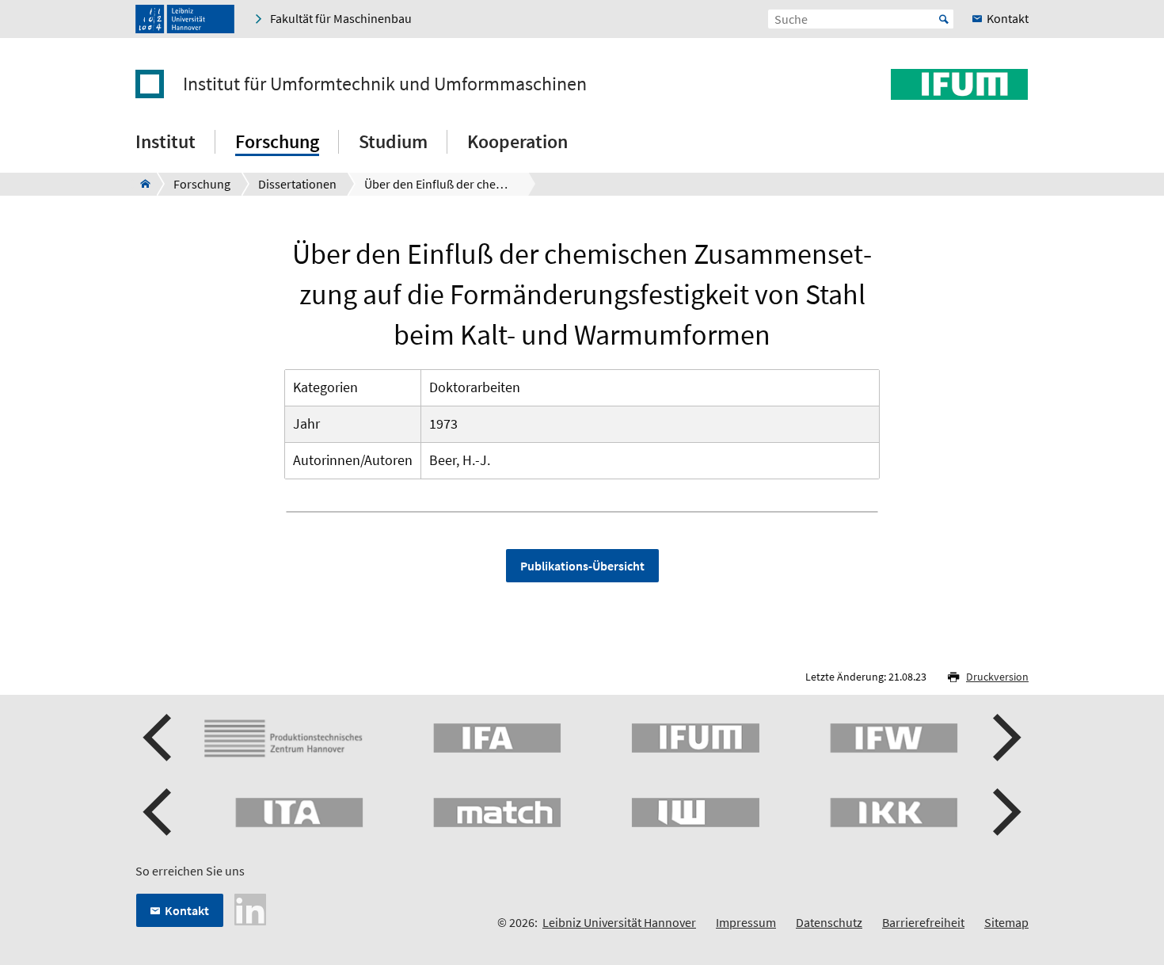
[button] (159, 737)
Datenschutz (829, 922)
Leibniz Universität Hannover (619, 922)
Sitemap (1006, 922)
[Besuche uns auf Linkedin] (250, 908)
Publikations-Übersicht (582, 566)
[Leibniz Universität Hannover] (184, 19)
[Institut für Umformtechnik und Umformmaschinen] (140, 184)
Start (943, 19)
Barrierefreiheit (923, 922)
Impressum (746, 922)
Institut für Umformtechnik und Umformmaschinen (385, 83)
